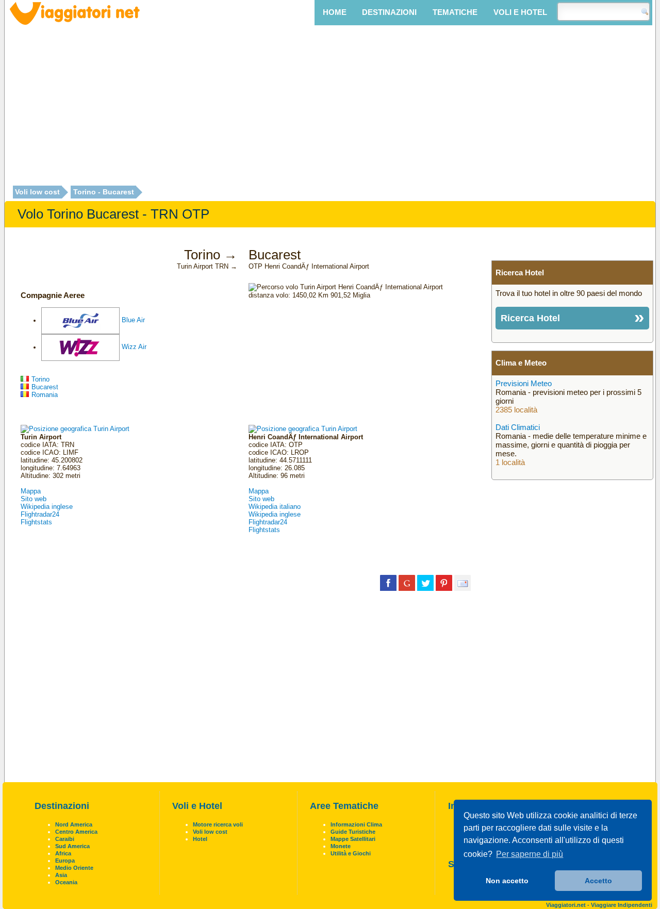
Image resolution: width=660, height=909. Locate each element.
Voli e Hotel (520, 12)
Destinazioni (389, 12)
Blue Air (133, 320)
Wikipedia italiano (275, 506)
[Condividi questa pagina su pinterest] (444, 582)
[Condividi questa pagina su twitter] (425, 582)
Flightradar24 (40, 514)
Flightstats (36, 522)
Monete (341, 846)
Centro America (76, 832)
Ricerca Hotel (530, 318)
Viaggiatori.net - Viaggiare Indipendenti (599, 905)
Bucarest (44, 387)
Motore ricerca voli (218, 824)
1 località (510, 462)
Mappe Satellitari (353, 839)
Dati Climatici (518, 427)
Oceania (66, 882)
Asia (61, 875)
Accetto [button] (598, 881)
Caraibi (64, 839)
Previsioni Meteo (524, 383)
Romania (44, 395)
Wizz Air (134, 347)
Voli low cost (37, 192)
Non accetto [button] (507, 881)
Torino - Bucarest (103, 192)
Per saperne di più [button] (529, 854)
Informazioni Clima (356, 824)
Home (334, 12)
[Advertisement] (330, 107)
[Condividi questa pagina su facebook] (388, 582)
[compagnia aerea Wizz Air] (80, 347)
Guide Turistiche (353, 832)
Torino (40, 379)
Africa (63, 853)
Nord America (73, 824)
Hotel (200, 839)
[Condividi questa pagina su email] (462, 582)
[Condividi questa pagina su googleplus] (407, 582)
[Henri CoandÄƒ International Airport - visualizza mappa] (303, 429)
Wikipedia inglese (47, 506)
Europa (65, 860)
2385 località (516, 409)
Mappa (31, 491)
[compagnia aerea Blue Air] (80, 320)
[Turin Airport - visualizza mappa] (75, 429)
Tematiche (455, 12)
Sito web (33, 499)
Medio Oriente (74, 868)
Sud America (72, 846)
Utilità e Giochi (351, 853)
